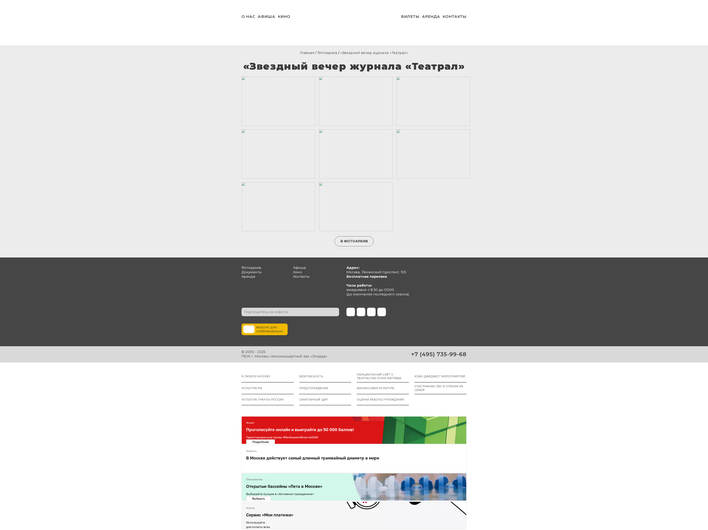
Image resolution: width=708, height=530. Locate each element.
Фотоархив (327, 53)
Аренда (431, 16)
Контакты (454, 16)
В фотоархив (354, 241)
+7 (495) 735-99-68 (438, 354)
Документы (252, 272)
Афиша (266, 16)
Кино (284, 16)
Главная (307, 53)
